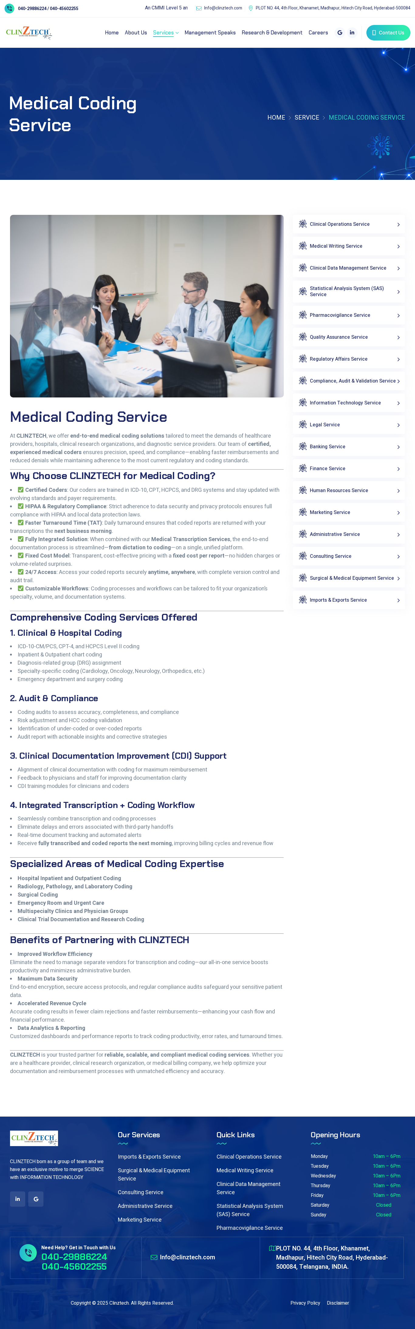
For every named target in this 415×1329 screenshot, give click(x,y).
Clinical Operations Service (340, 224)
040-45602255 (74, 1266)
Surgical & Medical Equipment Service (352, 578)
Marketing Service (330, 512)
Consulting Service (331, 556)
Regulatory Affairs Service (339, 359)
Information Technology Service (345, 403)
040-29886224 (74, 1257)
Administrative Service (335, 534)
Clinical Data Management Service (348, 268)
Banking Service (327, 446)
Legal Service (325, 424)
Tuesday (320, 1166)
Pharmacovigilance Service (340, 315)
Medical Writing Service (336, 246)
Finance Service (327, 468)
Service (307, 117)
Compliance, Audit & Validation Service (353, 381)
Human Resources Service (339, 490)
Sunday (318, 1215)
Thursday (320, 1185)
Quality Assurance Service (339, 337)
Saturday (320, 1205)
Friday (317, 1195)
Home (276, 117)
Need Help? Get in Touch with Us (78, 1247)
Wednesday (323, 1176)
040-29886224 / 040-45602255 (48, 8)
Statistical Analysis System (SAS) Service (347, 291)
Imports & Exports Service (338, 600)
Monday (319, 1156)
